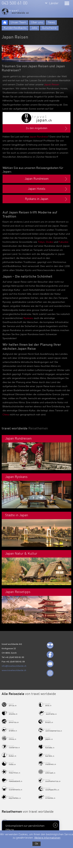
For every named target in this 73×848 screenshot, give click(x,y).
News (51, 22)
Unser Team (18, 22)
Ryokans (28, 318)
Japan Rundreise (39, 136)
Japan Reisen (51, 84)
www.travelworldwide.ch (14, 670)
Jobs (34, 28)
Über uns (37, 22)
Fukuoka (63, 241)
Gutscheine (49, 28)
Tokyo (41, 241)
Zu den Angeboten (36, 128)
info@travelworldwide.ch (14, 666)
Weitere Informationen (47, 838)
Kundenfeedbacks (15, 28)
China (6, 414)
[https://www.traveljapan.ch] (36, 118)
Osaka (49, 241)
